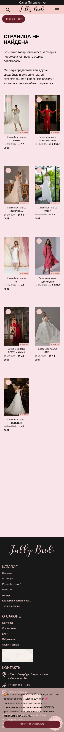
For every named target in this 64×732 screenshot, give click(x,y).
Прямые (7, 589)
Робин (16, 140)
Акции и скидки (11, 644)
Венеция (16, 423)
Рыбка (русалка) (11, 584)
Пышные (7, 573)
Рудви (47, 211)
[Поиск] (8, 9)
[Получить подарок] (17, 655)
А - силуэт (8, 578)
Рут (16, 281)
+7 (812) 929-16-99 (19, 684)
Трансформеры (11, 606)
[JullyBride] (32, 9)
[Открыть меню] (57, 9)
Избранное (8, 639)
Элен (47, 352)
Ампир (6, 595)
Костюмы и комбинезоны (16, 600)
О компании (9, 628)
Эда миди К (47, 281)
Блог (4, 633)
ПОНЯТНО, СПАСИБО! (32, 724)
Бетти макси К (16, 352)
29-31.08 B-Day (14, 18)
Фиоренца (16, 211)
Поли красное (47, 140)
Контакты (7, 622)
